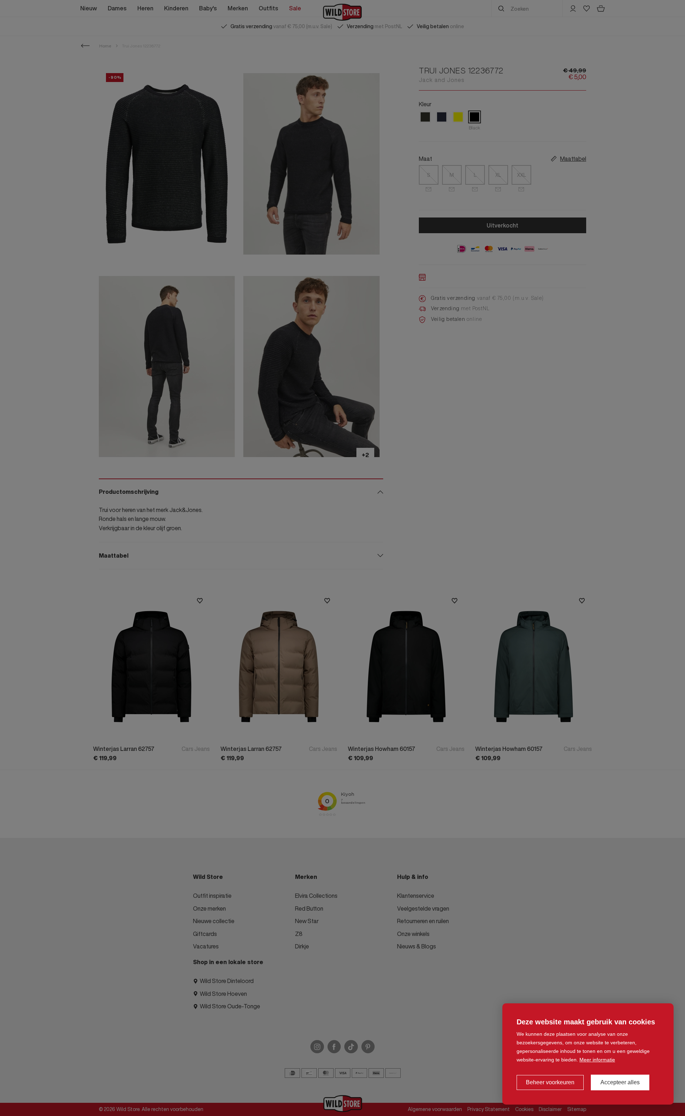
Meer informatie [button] (597, 1060)
